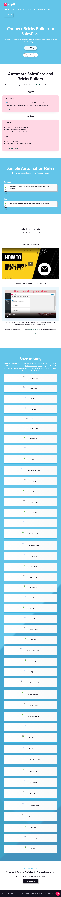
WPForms (33, 827)
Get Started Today (30, 881)
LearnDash (34, 619)
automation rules (40, 85)
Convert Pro (33, 438)
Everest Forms (34, 502)
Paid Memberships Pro (33, 682)
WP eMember (33, 782)
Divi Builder (33, 459)
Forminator (34, 556)
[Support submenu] (51, 9)
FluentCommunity (34, 534)
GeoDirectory (33, 566)
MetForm (33, 639)
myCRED (33, 661)
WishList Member (34, 738)
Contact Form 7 (33, 428)
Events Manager (33, 491)
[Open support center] (58, 894)
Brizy (33, 418)
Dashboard (8, 14)
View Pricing (30, 48)
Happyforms (33, 587)
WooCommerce (33, 749)
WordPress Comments (33, 759)
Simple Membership (33, 694)
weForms (33, 727)
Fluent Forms (33, 512)
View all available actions (12, 148)
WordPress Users (34, 771)
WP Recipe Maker (34, 816)
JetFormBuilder (33, 608)
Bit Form (33, 399)
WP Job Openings (34, 805)
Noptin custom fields (34, 329)
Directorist (34, 449)
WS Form (33, 848)
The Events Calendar (33, 716)
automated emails (44, 334)
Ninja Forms (33, 672)
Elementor (34, 481)
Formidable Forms (34, 545)
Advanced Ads (34, 378)
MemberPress (34, 629)
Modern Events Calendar (34, 650)
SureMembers (34, 705)
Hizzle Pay (34, 598)
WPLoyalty (34, 838)
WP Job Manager (33, 794)
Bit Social (33, 409)
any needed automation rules (28, 334)
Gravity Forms (34, 577)
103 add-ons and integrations (33, 366)
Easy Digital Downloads (33, 470)
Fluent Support (34, 523)
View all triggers (10, 109)
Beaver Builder (34, 388)
